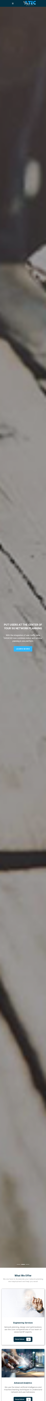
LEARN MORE (23, 649)
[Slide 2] (23, 1264)
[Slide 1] (18, 1264)
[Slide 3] (27, 1264)
